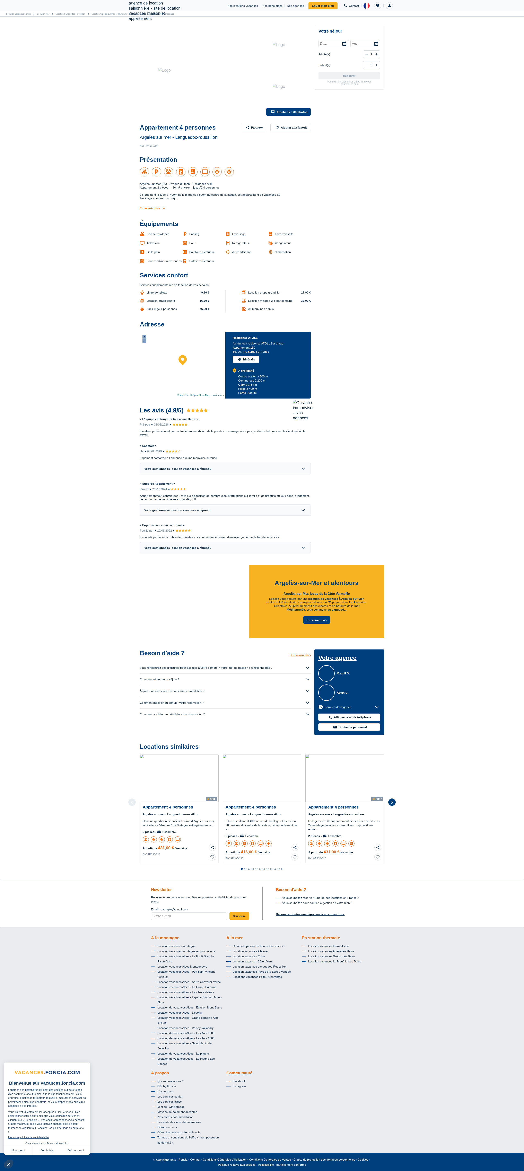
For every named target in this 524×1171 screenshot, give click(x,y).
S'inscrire (239, 916)
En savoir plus (150, 208)
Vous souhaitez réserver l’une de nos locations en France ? (320, 897)
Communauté (239, 1073)
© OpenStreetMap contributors (207, 395)
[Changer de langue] (367, 6)
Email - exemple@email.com (169, 909)
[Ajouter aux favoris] (212, 857)
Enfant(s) (324, 65)
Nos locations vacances (242, 5)
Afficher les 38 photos (292, 112)
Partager (257, 127)
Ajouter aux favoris (294, 127)
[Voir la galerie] (202, 70)
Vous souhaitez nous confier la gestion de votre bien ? (317, 903)
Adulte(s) (324, 54)
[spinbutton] (371, 54)
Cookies (363, 1159)
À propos (160, 1073)
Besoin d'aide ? (291, 889)
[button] (377, 5)
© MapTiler (183, 395)
